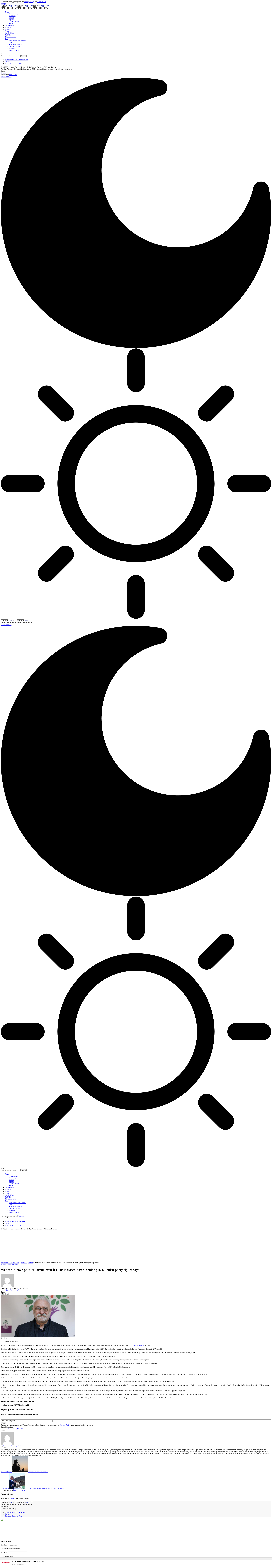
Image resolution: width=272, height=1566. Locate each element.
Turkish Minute (138, 1345)
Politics (15, 1264)
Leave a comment (19, 1490)
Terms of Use (41, 2)
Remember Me (8, 1556)
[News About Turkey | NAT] (25, 8)
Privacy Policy (29, 2)
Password (4, 1552)
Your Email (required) (8, 1421)
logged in (13, 1498)
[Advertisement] (136, 1246)
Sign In (21, 1216)
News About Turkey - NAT (10, 1290)
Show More (13, 75)
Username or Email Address (10, 1549)
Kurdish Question (7, 1264)
